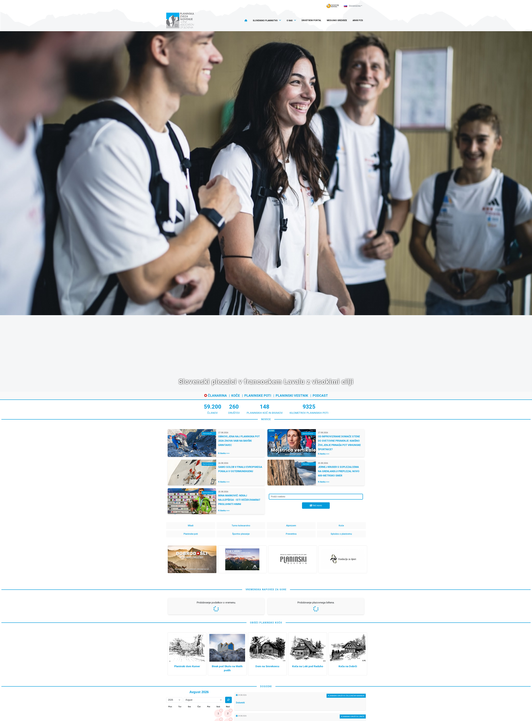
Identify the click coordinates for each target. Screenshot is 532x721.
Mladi (190, 525)
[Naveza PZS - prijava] (333, 5)
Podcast (320, 396)
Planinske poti (257, 396)
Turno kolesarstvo (241, 525)
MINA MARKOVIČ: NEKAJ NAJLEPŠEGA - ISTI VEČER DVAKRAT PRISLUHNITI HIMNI (239, 500)
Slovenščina (354, 6)
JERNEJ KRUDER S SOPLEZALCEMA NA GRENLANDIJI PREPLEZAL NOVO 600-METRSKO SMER (338, 471)
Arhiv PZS (358, 20)
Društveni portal (311, 20)
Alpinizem (291, 525)
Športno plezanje (241, 534)
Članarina (217, 396)
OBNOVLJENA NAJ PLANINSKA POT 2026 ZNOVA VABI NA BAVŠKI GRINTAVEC (239, 440)
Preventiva (291, 534)
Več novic (317, 505)
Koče (235, 396)
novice (266, 419)
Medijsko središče (337, 20)
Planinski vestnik (292, 396)
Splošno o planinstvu (341, 534)
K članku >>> (224, 453)
